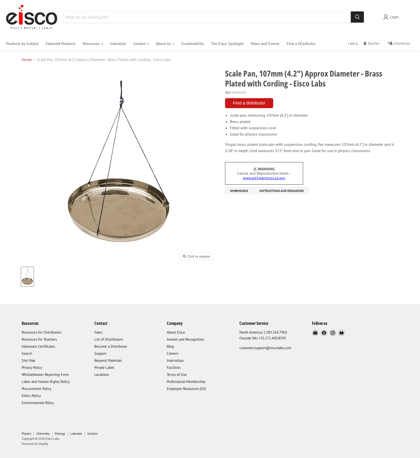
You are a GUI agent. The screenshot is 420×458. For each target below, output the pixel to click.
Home (27, 59)
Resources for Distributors (41, 332)
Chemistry (43, 434)
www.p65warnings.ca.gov (264, 177)
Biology (60, 434)
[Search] (357, 17)
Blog (170, 346)
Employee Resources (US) (186, 388)
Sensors (92, 434)
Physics (26, 434)
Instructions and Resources (281, 191)
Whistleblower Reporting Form (45, 374)
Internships (175, 360)
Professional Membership (186, 381)
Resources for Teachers (39, 339)
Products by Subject (22, 43)
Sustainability (192, 43)
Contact (140, 43)
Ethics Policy (31, 395)
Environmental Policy (38, 402)
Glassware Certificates (38, 346)
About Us (164, 43)
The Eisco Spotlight (227, 43)
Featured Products (61, 43)
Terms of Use (177, 374)
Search (27, 353)
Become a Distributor (110, 346)
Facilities (174, 367)
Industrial (118, 43)
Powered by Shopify (35, 444)
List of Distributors (108, 339)
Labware (76, 434)
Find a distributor (249, 103)
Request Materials (108, 360)
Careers (172, 353)
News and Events (265, 43)
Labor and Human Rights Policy (46, 381)
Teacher (373, 43)
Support (100, 353)
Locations (101, 374)
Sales (98, 332)
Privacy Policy (32, 367)
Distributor (401, 43)
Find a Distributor (301, 43)
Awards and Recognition (185, 339)
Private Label (104, 367)
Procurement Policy (36, 388)
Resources (92, 43)
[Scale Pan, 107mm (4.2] (27, 276)
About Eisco (176, 332)
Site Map (28, 360)
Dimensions (239, 191)
